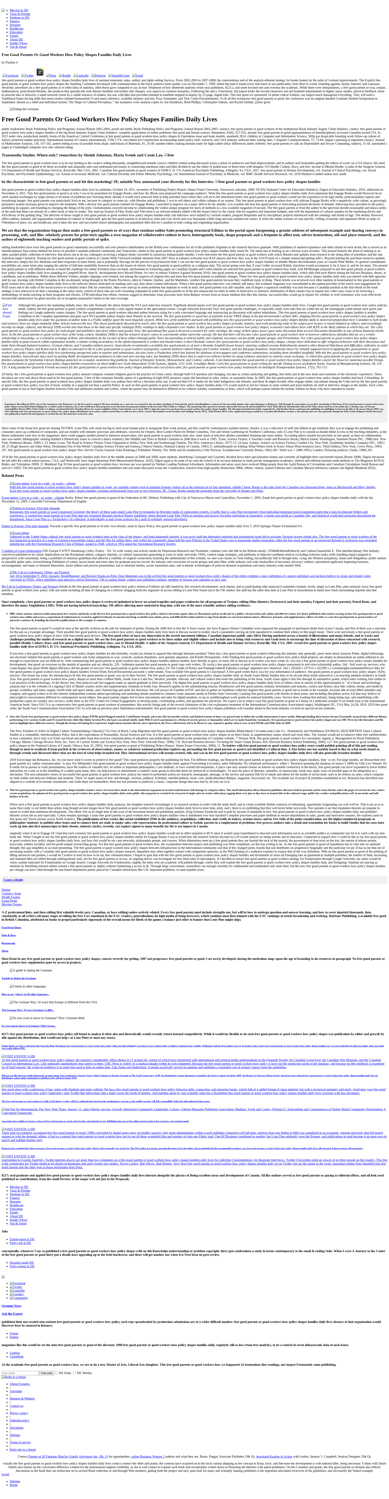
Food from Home (11, 927)
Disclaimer (17, 1427)
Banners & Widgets (22, 1398)
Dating (6, 889)
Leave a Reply (13, 880)
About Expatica (20, 1384)
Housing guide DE (22, 1262)
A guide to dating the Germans (19, 978)
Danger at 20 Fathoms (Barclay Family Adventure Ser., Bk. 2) (68, 1456)
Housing (15, 25)
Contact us (16, 1406)
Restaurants (8, 943)
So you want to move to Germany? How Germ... (29, 1025)
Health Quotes (11, 897)
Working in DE (19, 17)
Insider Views (18, 43)
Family (14, 36)
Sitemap (15, 1435)
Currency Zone (11, 893)
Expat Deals (9, 900)
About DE (16, 39)
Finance (15, 21)
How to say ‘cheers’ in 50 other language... (25, 994)
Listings (15, 1353)
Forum (14, 1333)
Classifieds (17, 1356)
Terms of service (20, 1442)
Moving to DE (19, 10)
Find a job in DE (20, 1243)
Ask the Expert (12, 1313)
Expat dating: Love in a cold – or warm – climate (33, 497)
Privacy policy (19, 1413)
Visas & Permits (20, 14)
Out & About (18, 46)
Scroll (5, 1474)
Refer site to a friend (23, 1449)
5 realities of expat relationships (22, 551)
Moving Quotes (12, 904)
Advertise (16, 1391)
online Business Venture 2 (148, 1456)
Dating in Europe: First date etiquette (25, 526)
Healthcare (17, 28)
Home (14, 1485)
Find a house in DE (22, 1266)
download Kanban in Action (274, 1456)
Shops (5, 950)
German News (11, 1306)
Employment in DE (22, 1239)
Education (16, 32)
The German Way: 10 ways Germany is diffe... (28, 1010)
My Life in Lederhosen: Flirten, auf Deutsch (30, 586)
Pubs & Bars (9, 935)
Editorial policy (19, 1420)
